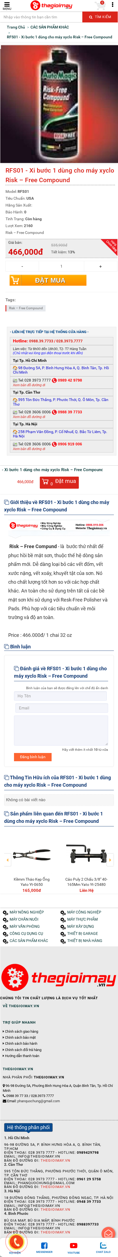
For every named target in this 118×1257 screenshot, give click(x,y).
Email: (33, 1101)
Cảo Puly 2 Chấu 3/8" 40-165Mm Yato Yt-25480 (86, 881)
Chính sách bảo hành (21, 1044)
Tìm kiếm (102, 17)
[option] (31, 862)
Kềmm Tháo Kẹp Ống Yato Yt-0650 (32, 881)
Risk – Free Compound (26, 308)
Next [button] (110, 856)
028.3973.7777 (69, 341)
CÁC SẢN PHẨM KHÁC (29, 941)
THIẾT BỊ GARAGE (82, 934)
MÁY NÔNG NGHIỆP (27, 912)
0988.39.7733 (41, 341)
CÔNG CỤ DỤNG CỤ (26, 934)
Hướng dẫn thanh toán (22, 1056)
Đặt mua (50, 280)
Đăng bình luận (33, 757)
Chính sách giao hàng (21, 1031)
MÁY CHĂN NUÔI (24, 919)
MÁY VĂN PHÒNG (25, 926)
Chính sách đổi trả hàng (23, 1050)
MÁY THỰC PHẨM (82, 919)
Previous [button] (8, 856)
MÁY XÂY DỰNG (80, 926)
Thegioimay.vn (55, 1160)
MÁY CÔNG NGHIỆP (84, 912)
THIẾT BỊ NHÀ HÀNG (84, 941)
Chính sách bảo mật (20, 1038)
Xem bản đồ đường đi (29, 385)
